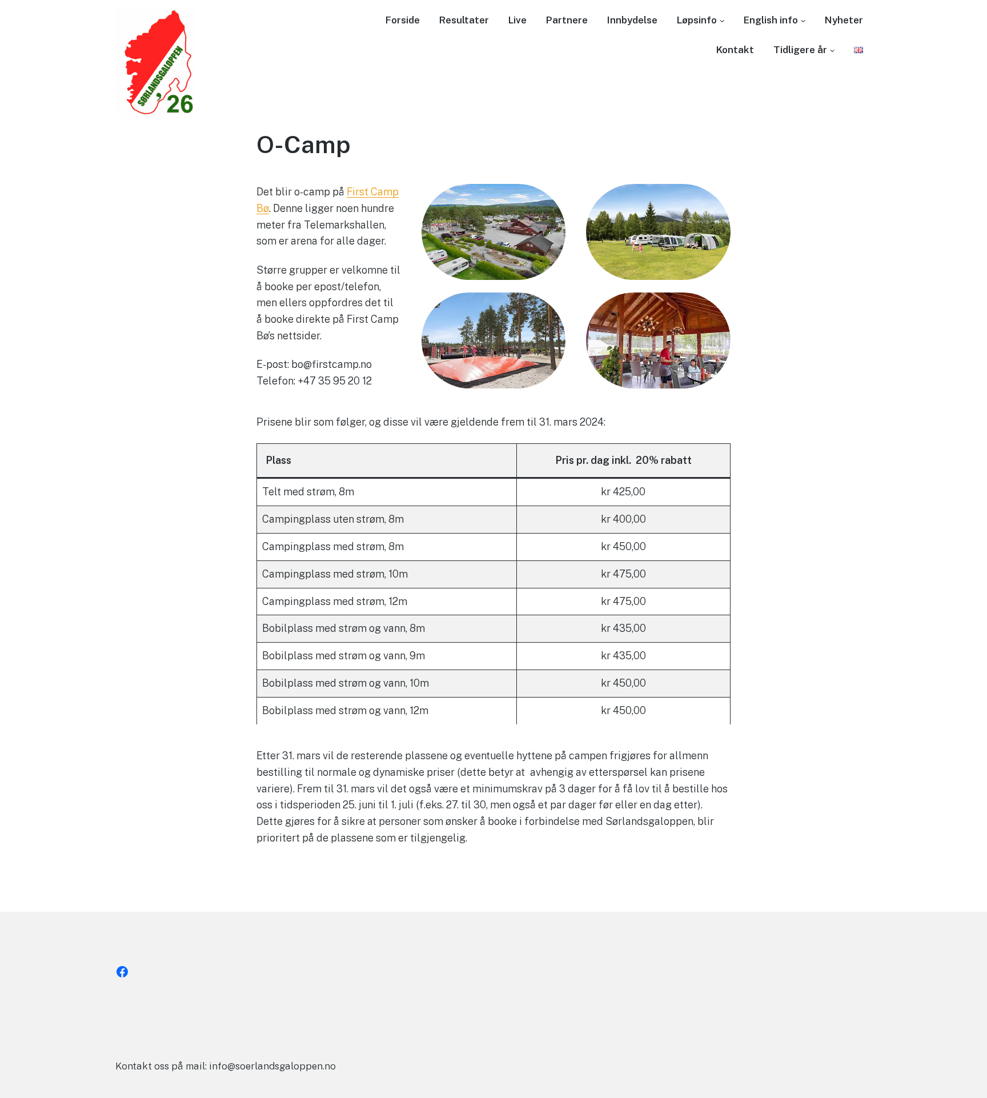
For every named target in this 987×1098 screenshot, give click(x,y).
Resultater (464, 20)
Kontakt (735, 49)
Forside (403, 20)
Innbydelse (632, 20)
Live (517, 20)
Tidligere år (800, 49)
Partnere (567, 20)
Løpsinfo (697, 20)
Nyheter (844, 20)
